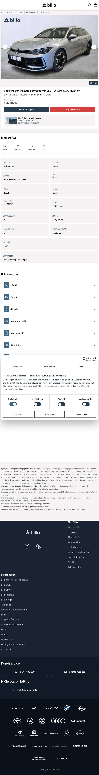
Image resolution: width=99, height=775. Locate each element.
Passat (39, 12)
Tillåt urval (49, 414)
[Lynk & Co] (51, 709)
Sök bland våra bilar (15, 12)
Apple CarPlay (9, 215)
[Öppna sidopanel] (4, 5)
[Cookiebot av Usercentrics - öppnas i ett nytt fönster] (84, 359)
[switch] (37, 404)
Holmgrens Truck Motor (13, 644)
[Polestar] (35, 709)
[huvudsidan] (33, 532)
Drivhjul (55, 215)
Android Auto (9, 229)
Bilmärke (7, 162)
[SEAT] (34, 734)
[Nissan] (80, 734)
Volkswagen (30, 12)
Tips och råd (74, 537)
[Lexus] (19, 746)
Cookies (72, 562)
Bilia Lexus (6, 590)
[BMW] (67, 709)
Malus (54, 202)
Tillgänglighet (75, 567)
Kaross (55, 189)
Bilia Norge (6, 600)
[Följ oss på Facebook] (38, 546)
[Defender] (80, 746)
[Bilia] (49, 5)
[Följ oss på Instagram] (26, 546)
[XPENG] (51, 734)
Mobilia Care (7, 639)
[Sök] (89, 5)
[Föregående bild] (5, 47)
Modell (55, 162)
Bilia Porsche (7, 595)
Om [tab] (81, 366)
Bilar (3, 12)
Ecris (3, 615)
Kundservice (74, 542)
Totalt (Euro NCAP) (59, 229)
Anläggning (8, 255)
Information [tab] (49, 366)
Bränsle (6, 189)
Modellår (7, 242)
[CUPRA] (19, 734)
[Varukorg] (95, 5)
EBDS (3, 629)
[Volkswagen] (42, 721)
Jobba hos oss (75, 547)
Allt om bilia (74, 527)
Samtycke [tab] (17, 366)
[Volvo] (19, 709)
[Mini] (81, 709)
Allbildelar (6, 605)
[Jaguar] (59, 759)
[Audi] (58, 721)
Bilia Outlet (6, 585)
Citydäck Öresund (10, 619)
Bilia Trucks (7, 649)
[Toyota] (17, 721)
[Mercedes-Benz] (30, 721)
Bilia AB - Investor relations (14, 580)
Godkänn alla (81, 414)
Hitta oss (72, 532)
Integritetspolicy (76, 557)
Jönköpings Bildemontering (14, 610)
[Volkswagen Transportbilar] (67, 734)
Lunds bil (5, 634)
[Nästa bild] (94, 47)
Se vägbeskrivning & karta (28, 122)
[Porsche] (39, 746)
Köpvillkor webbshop (78, 552)
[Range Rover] (59, 746)
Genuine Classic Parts (12, 624)
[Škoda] (78, 721)
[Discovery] (39, 759)
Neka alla (18, 414)
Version (6, 175)
